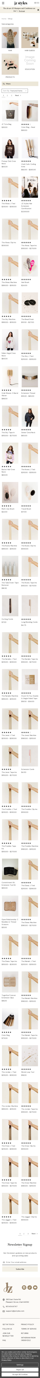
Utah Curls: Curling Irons (28, 165)
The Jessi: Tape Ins (9, 772)
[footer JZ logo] (8, 1287)
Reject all (20, 1369)
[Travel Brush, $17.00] (30, 492)
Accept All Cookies (20, 1374)
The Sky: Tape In (8, 432)
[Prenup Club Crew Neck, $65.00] (10, 147)
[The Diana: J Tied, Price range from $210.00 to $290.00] (30, 869)
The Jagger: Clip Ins (29, 1217)
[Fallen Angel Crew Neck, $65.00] (10, 339)
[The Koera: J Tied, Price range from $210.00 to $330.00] (30, 453)
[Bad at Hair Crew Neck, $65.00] (10, 453)
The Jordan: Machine (10, 1106)
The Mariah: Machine (29, 998)
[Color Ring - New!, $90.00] (30, 110)
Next (17, 95)
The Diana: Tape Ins (9, 961)
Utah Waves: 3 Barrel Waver (10, 394)
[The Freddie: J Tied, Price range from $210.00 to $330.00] (10, 792)
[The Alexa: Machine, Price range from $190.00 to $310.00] (10, 266)
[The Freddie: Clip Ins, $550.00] (30, 792)
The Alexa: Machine (9, 282)
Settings (20, 1365)
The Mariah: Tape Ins (29, 1035)
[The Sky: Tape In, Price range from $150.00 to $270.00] (10, 416)
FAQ (4, 1340)
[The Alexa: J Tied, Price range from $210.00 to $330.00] (10, 187)
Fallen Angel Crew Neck (9, 354)
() (37, 3)
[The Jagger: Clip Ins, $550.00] (30, 1203)
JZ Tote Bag (6, 124)
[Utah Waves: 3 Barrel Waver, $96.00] (10, 376)
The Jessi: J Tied (8, 735)
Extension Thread (28, 393)
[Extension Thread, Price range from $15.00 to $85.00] (30, 376)
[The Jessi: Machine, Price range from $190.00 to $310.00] (30, 718)
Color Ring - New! (28, 127)
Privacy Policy (27, 1324)
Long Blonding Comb (29, 622)
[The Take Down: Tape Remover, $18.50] (10, 566)
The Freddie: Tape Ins (9, 847)
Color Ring (6, 1035)
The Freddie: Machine (29, 846)
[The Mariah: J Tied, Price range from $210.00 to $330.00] (30, 944)
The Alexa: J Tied (8, 203)
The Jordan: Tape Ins (29, 1109)
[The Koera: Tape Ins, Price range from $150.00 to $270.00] (30, 566)
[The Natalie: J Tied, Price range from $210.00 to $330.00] (10, 642)
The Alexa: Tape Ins (29, 245)
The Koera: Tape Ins (29, 583)
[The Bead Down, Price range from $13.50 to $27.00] (30, 302)
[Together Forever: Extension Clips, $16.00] (10, 981)
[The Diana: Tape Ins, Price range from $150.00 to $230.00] (10, 944)
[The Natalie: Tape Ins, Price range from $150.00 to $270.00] (30, 642)
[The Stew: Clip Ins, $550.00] (30, 1129)
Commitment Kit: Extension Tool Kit (9, 883)
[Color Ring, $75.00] (10, 1018)
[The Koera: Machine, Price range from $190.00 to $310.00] (10, 529)
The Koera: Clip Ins (28, 546)
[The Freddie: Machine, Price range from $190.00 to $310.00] (30, 829)
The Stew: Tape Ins (9, 1183)
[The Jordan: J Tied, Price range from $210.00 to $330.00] (10, 1055)
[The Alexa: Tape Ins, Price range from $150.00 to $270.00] (30, 229)
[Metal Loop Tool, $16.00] (30, 1055)
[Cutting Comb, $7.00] (10, 605)
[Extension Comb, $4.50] (30, 755)
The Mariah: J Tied (28, 961)
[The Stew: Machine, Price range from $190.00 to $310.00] (30, 1166)
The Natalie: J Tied (9, 659)
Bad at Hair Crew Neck (8, 470)
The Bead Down (27, 319)
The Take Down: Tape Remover (10, 584)
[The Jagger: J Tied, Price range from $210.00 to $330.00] (10, 1203)
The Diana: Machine (29, 922)
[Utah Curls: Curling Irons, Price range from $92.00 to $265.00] (30, 147)
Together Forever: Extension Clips (9, 996)
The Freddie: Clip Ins (29, 809)
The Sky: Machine (8, 319)
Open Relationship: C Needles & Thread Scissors (10, 922)
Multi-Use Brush (8, 509)
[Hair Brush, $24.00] (30, 266)
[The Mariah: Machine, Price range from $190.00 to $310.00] (30, 981)
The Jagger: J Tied (9, 1220)
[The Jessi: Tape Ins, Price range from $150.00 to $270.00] (10, 755)
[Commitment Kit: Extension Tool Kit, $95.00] (10, 869)
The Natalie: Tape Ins (29, 659)
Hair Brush (25, 282)
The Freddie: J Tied (9, 809)
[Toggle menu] (3, 3)
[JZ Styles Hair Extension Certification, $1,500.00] (30, 187)
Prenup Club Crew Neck (9, 162)
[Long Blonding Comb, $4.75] (30, 605)
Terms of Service (29, 1329)
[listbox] (19, 91)
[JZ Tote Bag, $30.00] (10, 110)
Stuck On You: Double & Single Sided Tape (29, 697)
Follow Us (7, 1329)
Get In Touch (8, 1324)
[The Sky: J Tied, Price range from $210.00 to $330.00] (30, 339)
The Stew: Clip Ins (28, 1146)
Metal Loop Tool (27, 1072)
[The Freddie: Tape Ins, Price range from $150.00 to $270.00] (10, 829)
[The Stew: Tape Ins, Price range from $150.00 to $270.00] (10, 1166)
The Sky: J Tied (27, 356)
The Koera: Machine (9, 546)
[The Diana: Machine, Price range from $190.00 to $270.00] (30, 906)
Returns (24, 1333)
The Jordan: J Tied (9, 1072)
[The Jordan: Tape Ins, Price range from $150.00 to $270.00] (30, 1092)
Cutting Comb (7, 619)
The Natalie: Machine (10, 696)
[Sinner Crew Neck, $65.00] (30, 416)
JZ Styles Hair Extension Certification (26, 206)
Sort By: (6, 90)
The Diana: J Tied (28, 885)
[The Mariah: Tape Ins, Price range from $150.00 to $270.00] (30, 1018)
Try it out (22, 11)
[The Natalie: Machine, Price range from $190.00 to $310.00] (10, 679)
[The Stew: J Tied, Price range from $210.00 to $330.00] (10, 1129)
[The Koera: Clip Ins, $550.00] (30, 529)
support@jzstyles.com (15, 1311)
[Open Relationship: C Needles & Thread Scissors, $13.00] (10, 906)
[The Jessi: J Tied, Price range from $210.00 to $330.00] (10, 718)
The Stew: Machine (28, 1183)
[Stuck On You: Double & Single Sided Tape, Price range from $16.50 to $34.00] (30, 679)
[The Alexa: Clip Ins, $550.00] (10, 229)
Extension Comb (27, 769)
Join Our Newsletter (8, 1334)
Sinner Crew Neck (28, 432)
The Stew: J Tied (8, 1146)
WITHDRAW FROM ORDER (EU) (28, 1339)
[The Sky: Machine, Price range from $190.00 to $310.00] (10, 302)
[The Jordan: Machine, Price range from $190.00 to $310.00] (10, 1092)
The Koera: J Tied (28, 469)
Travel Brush (26, 509)
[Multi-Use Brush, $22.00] (10, 492)
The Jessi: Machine (28, 735)
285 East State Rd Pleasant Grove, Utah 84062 (17, 1300)
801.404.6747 (11, 1306)
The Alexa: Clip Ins (9, 242)
